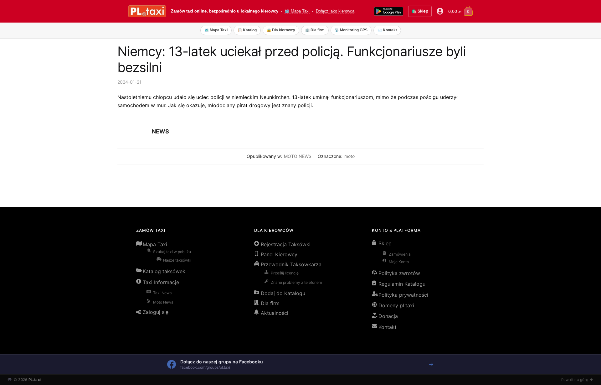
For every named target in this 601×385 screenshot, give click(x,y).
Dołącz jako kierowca (335, 11)
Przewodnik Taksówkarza (291, 264)
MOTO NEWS (297, 156)
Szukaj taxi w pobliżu (172, 251)
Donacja (388, 316)
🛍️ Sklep (420, 10)
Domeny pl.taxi (396, 305)
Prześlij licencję (285, 273)
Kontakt (387, 327)
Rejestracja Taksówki (286, 244)
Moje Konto (399, 261)
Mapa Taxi (155, 244)
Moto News (163, 302)
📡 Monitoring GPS (351, 30)
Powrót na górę (574, 379)
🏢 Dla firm (315, 30)
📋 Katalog (247, 30)
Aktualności (274, 313)
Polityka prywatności (403, 295)
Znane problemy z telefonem (296, 282)
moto (349, 156)
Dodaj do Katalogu (283, 293)
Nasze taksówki (177, 260)
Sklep (385, 243)
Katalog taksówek (164, 271)
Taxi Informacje (161, 282)
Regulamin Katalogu (401, 284)
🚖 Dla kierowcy (281, 30)
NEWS (160, 131)
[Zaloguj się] (440, 11)
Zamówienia (400, 254)
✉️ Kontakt (387, 30)
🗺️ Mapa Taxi (297, 11)
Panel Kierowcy (279, 254)
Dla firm (270, 303)
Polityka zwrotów (399, 273)
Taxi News (162, 292)
